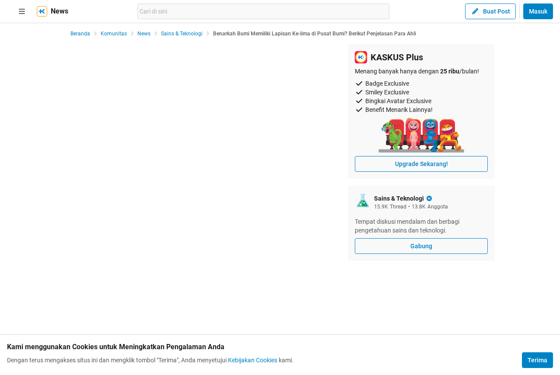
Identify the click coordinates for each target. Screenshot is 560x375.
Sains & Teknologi (182, 34)
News (143, 34)
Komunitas (114, 34)
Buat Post (496, 11)
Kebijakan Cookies (252, 360)
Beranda (80, 34)
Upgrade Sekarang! (421, 163)
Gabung (421, 246)
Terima (537, 360)
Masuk (538, 11)
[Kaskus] (42, 11)
